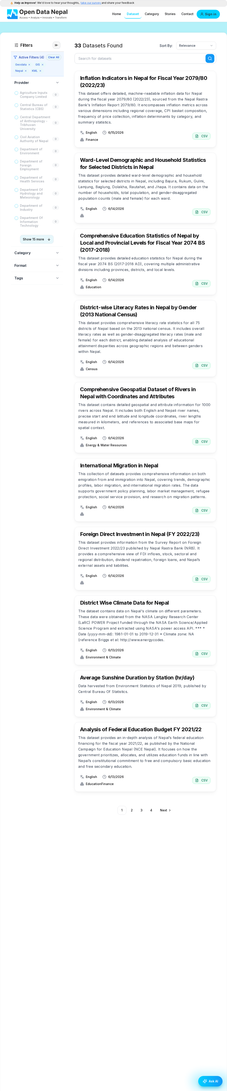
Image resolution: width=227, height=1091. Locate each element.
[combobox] (196, 46)
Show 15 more (33, 239)
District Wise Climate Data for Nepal (124, 603)
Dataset (133, 14)
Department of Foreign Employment (31, 165)
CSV (204, 136)
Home (116, 14)
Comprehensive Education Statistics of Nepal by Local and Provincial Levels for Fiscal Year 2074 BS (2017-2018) (142, 242)
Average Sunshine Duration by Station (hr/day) (137, 677)
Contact (187, 14)
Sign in (210, 14)
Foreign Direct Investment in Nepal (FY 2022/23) (140, 534)
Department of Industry (31, 207)
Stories (170, 14)
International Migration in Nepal (119, 465)
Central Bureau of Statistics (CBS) (33, 107)
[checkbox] (16, 93)
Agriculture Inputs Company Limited (33, 95)
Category (152, 14)
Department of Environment (31, 151)
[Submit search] (209, 58)
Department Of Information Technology (31, 221)
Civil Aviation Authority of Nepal (34, 139)
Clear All (53, 57)
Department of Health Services (32, 179)
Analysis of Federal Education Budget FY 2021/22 (141, 729)
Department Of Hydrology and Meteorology (31, 193)
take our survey (91, 2)
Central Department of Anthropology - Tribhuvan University (35, 123)
